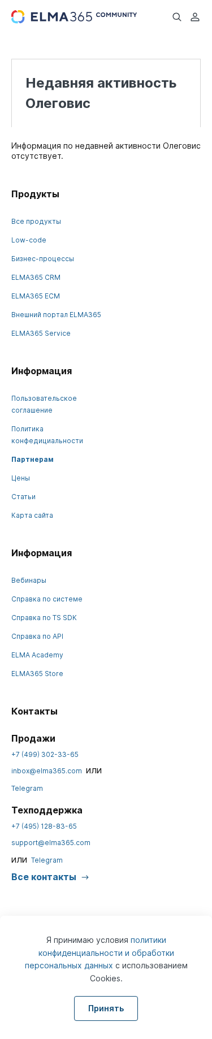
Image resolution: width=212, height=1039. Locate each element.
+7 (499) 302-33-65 (45, 754)
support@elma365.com (50, 842)
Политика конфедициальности (47, 435)
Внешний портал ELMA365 (56, 314)
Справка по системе (47, 599)
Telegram (27, 788)
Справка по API (37, 636)
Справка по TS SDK (44, 617)
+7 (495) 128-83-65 (44, 826)
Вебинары (28, 580)
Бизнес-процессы (42, 258)
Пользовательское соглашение (44, 404)
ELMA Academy (37, 655)
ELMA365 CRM (35, 277)
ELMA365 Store (37, 673)
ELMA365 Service (41, 333)
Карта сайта (32, 515)
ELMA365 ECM (35, 296)
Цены (20, 478)
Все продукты (36, 221)
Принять (106, 1008)
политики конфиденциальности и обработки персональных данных (99, 952)
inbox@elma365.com (46, 771)
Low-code (28, 240)
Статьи (23, 496)
